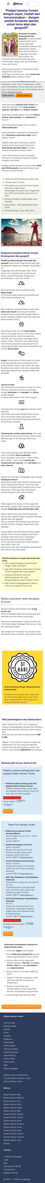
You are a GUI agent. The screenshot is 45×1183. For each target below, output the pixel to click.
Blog (5, 1163)
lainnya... (7, 1143)
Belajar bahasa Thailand (14, 1137)
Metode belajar (10, 1026)
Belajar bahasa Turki (12, 1140)
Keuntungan (9, 1042)
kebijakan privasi (15, 92)
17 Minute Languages (13, 1156)
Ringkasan (8, 1039)
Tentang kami (9, 1169)
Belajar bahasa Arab (12, 1094)
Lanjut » (8, 811)
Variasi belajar (9, 1045)
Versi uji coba (9, 1023)
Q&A (5, 1065)
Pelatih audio (9, 1062)
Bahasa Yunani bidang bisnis (16, 1075)
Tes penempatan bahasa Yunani (17, 1078)
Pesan (6, 1032)
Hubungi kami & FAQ (12, 1166)
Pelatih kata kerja (11, 1052)
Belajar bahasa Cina (12, 1101)
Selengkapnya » (26, 857)
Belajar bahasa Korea (13, 1121)
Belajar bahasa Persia (13, 1127)
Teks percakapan (11, 1049)
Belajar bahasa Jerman (13, 1117)
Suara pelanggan (11, 1068)
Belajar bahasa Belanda (14, 1098)
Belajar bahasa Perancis (14, 1124)
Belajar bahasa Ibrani (13, 1104)
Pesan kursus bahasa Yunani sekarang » (21, 1007)
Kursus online (9, 1059)
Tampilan (7, 1036)
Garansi (7, 1029)
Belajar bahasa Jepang (13, 1114)
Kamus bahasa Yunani (13, 1081)
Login (6, 1160)
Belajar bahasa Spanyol (13, 1133)
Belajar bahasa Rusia (12, 1130)
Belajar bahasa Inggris (13, 1107)
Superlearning (9, 1055)
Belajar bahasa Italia (12, 1111)
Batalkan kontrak (11, 1173)
